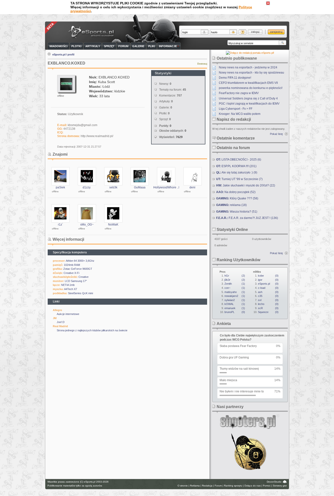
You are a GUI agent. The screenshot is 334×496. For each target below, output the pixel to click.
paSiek (60, 187)
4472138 (69, 128)
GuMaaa (139, 187)
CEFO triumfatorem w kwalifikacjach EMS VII (248, 83)
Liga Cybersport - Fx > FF (235, 108)
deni (192, 187)
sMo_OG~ (87, 224)
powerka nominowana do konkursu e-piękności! (250, 88)
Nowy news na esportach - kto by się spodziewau (251, 72)
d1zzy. (87, 187)
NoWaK (113, 224)
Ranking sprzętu (233, 485)
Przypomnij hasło (242, 31)
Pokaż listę (276, 133)
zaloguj (255, 31)
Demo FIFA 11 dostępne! (235, 77)
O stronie (183, 485)
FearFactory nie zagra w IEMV (239, 93)
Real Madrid (60, 326)
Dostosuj (202, 63)
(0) (234, 312)
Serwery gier (280, 485)
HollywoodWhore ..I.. (167, 187)
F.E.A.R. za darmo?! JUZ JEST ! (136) (247, 218)
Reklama (195, 485)
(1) (234, 283)
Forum (218, 485)
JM (54, 318)
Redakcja (207, 485)
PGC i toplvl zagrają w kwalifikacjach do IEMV (249, 103)
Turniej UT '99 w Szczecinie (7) (239, 179)
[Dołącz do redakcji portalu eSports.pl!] (250, 52)
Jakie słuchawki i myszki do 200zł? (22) (245, 185)
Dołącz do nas (253, 485)
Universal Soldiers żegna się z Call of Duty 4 (248, 98)
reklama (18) (231, 205)
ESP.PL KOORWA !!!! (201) (236, 166)
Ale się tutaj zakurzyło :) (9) (236, 172)
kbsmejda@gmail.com (82, 125)
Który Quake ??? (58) (237, 198)
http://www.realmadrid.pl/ (97, 136)
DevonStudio (274, 481)
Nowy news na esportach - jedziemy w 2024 (248, 67)
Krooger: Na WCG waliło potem (239, 114)
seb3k (113, 187)
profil (70, 54)
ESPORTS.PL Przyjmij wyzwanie (92, 32)
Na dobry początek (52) (236, 192)
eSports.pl (59, 54)
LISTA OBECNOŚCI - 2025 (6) (238, 159)
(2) (234, 275)
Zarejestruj (276, 31)
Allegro (57, 310)
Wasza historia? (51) (236, 211)
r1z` (60, 224)
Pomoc (267, 485)
